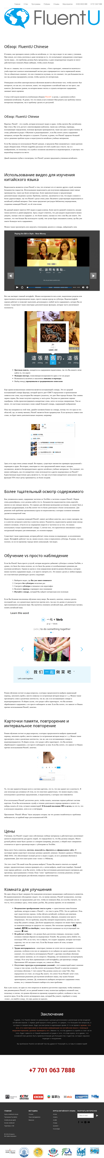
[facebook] (78, 1122)
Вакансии (31, 1120)
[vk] (82, 1122)
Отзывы (56, 4)
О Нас (26, 4)
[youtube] (88, 1122)
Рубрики (47, 4)
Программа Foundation (10, 1117)
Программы (35, 4)
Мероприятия (68, 4)
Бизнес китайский (9, 1123)
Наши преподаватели (34, 1117)
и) (31, 928)
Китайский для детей (10, 1120)
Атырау (55, 1123)
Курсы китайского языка (11, 1114)
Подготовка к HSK (9, 1126)
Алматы (55, 1117)
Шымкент (55, 1126)
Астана (55, 1114)
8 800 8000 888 (81, 4)
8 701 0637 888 (96, 4)
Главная (17, 4)
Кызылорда (56, 1129)
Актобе (55, 1120)
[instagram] (85, 1122)
